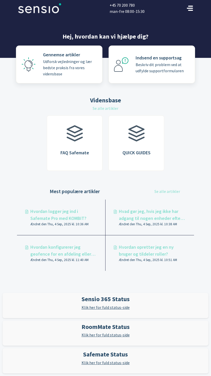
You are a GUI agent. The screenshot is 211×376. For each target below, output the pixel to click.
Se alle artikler (105, 108)
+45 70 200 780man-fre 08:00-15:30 (127, 8)
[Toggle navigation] (190, 8)
